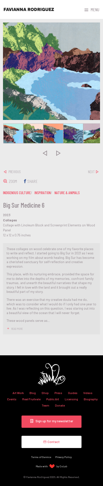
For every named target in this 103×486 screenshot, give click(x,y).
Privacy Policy (63, 457)
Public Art (52, 399)
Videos (87, 393)
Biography (91, 399)
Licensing (71, 399)
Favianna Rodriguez (29, 9)
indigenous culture (17, 192)
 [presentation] (45, 153)
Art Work (18, 393)
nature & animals (67, 192)
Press (58, 393)
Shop (45, 393)
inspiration (42, 192)
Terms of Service (41, 457)
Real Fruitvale (31, 399)
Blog (33, 393)
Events (11, 399)
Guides (73, 393)
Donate (60, 405)
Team (45, 405)
